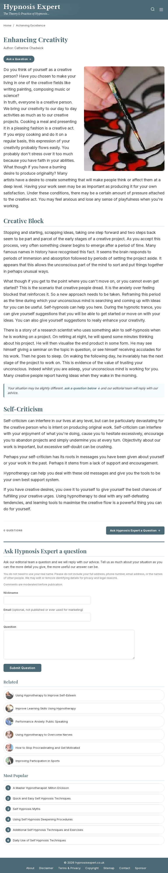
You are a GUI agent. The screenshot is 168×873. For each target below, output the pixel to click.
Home (7, 25)
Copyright (92, 868)
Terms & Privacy (69, 868)
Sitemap (108, 868)
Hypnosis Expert (32, 7)
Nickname (11, 592)
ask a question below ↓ (82, 388)
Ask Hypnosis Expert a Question (133, 530)
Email (43, 609)
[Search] (153, 10)
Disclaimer (46, 868)
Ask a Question (17, 59)
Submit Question (22, 668)
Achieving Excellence (30, 25)
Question (10, 626)
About (30, 868)
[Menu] (161, 10)
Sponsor (140, 868)
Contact (124, 868)
